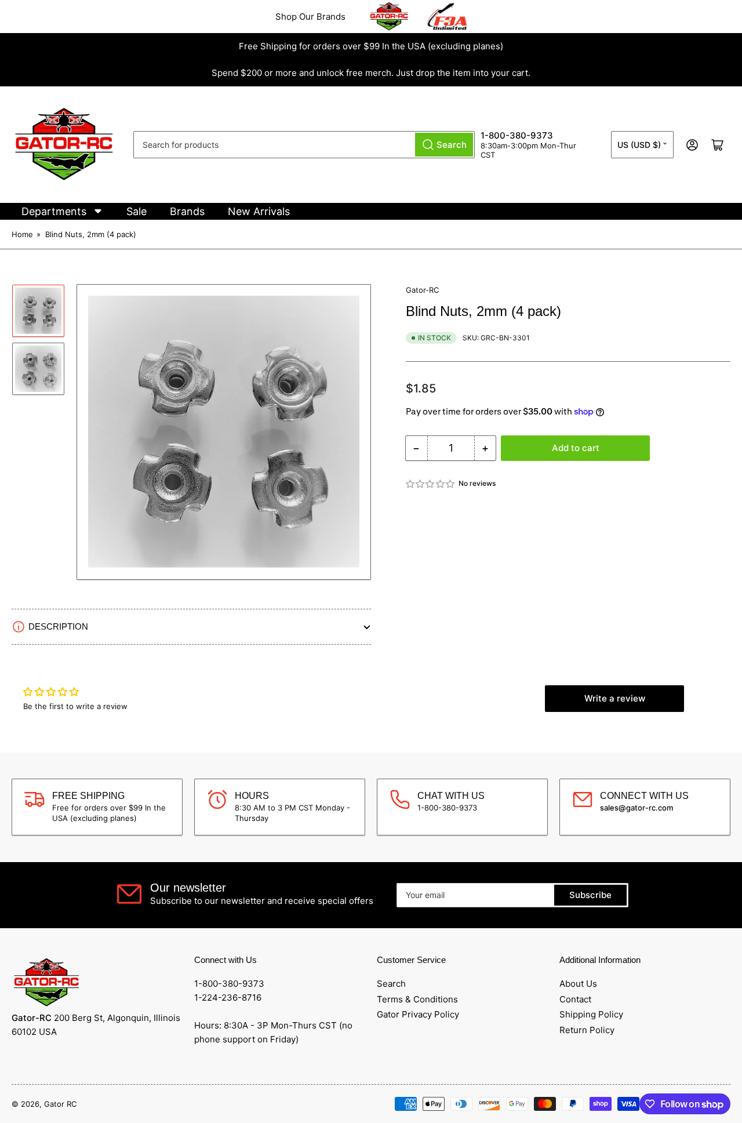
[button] (431, 484)
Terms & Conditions (417, 999)
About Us (578, 983)
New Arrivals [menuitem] (259, 211)
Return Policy (586, 1029)
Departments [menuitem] (53, 211)
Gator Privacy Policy (418, 1014)
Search (391, 983)
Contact (575, 999)
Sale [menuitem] (136, 211)
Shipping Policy (591, 1014)
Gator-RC (422, 290)
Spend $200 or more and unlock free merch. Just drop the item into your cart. (371, 72)
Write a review (614, 698)
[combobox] (304, 144)
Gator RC (60, 1104)
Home (22, 234)
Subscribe (590, 894)
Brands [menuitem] (187, 211)
